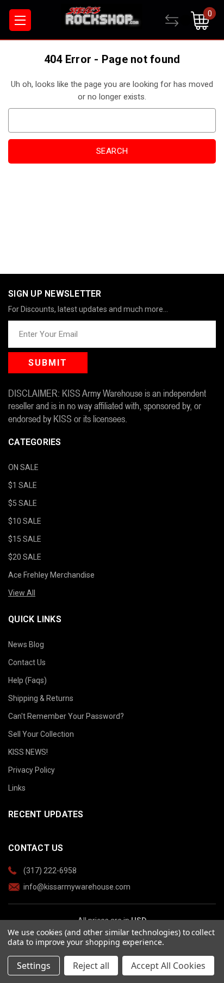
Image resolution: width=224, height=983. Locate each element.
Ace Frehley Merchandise (51, 575)
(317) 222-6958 (50, 870)
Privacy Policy (31, 770)
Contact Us (27, 662)
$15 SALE (24, 539)
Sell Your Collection (41, 734)
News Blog (26, 644)
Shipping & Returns (40, 698)
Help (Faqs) (27, 680)
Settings (34, 966)
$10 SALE (24, 521)
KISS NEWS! (28, 752)
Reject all (91, 966)
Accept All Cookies (168, 966)
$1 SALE (22, 485)
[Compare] (178, 21)
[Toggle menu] (20, 20)
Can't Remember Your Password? (66, 716)
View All (21, 592)
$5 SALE (22, 503)
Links (17, 788)
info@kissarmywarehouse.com (76, 886)
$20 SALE (24, 557)
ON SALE (23, 467)
